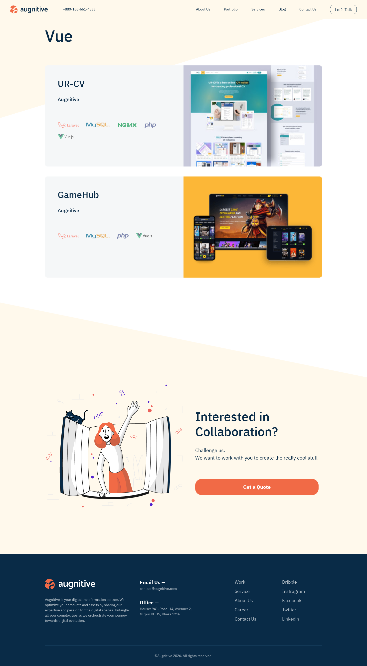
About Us (203, 9)
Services (258, 9)
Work (240, 582)
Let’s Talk (343, 9)
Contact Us (307, 9)
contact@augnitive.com (158, 588)
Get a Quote (257, 487)
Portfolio (231, 9)
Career (241, 610)
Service (242, 591)
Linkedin (290, 619)
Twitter (289, 610)
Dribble (289, 582)
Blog (282, 9)
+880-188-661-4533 (79, 9)
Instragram (293, 591)
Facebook (291, 600)
